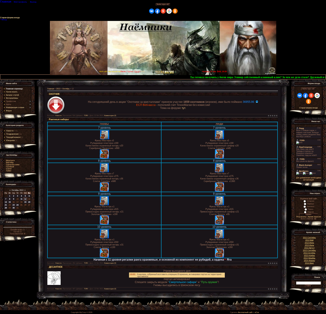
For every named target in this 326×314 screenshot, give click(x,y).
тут (183, 108)
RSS (143, 71)
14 (6, 202)
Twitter (8, 171)
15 (10, 202)
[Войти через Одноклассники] (175, 11)
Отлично (310, 201)
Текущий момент (13, 137)
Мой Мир (10, 163)
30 (14, 208)
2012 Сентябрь (309, 238)
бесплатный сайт (245, 312)
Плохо (310, 209)
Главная (5, 1)
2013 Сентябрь (309, 250)
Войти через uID (163, 4)
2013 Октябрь (309, 253)
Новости (9, 131)
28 (6, 208)
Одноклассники (12, 165)
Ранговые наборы (59, 119)
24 (17, 205)
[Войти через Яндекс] (163, 11)
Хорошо (310, 204)
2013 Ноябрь (309, 255)
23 (14, 205)
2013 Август (309, 248)
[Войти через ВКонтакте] (151, 11)
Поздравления (12, 134)
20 (29, 202)
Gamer (9, 169)
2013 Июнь (309, 243)
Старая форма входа (10, 18)
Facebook (10, 167)
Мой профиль (20, 2)
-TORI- (86, 115)
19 (25, 202)
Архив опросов (314, 217)
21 (6, 205)
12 (25, 199)
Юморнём (10, 140)
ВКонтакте (10, 160)
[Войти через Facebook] (157, 11)
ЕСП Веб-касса (146, 104)
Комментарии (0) (110, 115)
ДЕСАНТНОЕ (56, 267)
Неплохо (310, 206)
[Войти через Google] (169, 11)
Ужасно (310, 212)
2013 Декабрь (309, 258)
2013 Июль (309, 245)
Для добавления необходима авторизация (308, 179)
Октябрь (66, 89)
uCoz (257, 312)
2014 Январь (309, 261)
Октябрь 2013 (17, 190)
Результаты (301, 217)
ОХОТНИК (54, 94)
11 (21, 199)
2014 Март (309, 263)
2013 (58, 89)
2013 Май (309, 240)
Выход (33, 2)
